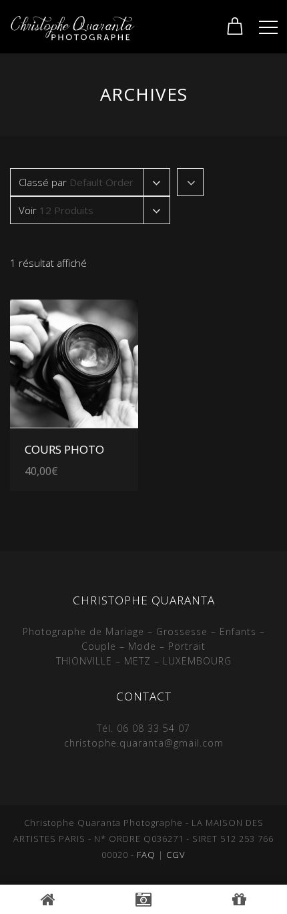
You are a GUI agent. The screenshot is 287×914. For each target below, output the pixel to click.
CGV (176, 855)
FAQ (146, 855)
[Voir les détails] (74, 364)
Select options (90, 444)
